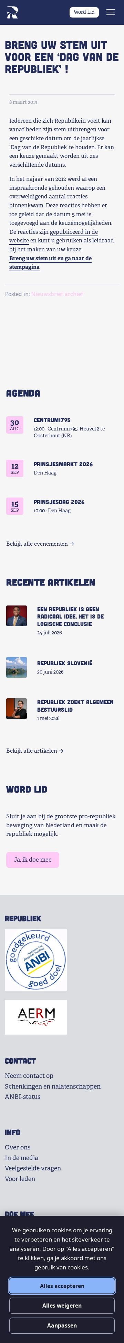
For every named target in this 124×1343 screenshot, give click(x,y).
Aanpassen (62, 1325)
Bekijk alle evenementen (37, 544)
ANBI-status (22, 1097)
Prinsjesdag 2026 (59, 501)
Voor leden (20, 1179)
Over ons (17, 1147)
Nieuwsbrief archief (57, 294)
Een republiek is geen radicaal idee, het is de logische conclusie (70, 616)
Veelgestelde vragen (33, 1168)
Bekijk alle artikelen (31, 750)
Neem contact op (29, 1076)
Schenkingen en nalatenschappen (53, 1086)
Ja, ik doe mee (33, 859)
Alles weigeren (62, 1305)
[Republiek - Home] (12, 12)
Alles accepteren (62, 1286)
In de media (21, 1158)
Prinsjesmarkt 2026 (63, 463)
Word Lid (84, 12)
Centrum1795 (52, 419)
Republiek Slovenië (64, 662)
